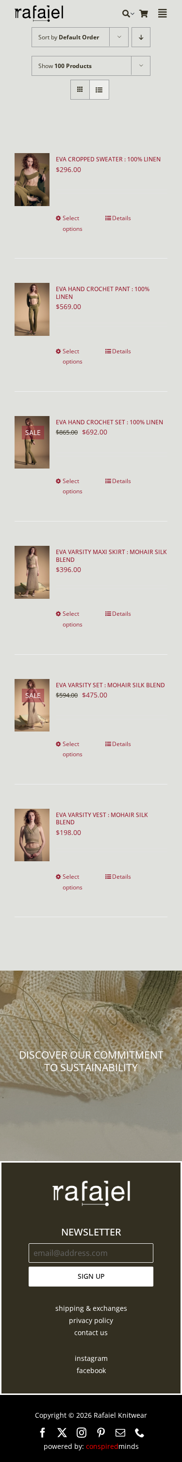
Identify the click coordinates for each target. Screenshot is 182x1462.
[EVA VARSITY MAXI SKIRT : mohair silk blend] (32, 572)
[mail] (120, 1433)
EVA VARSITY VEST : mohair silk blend (102, 819)
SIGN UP (91, 1276)
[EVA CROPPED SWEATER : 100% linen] (32, 179)
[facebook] (43, 1433)
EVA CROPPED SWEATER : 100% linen (108, 159)
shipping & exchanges (91, 1308)
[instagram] (81, 1433)
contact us (91, 1332)
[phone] (140, 1433)
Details (121, 218)
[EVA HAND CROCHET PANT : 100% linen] (32, 309)
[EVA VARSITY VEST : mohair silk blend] (32, 835)
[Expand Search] (132, 13)
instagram (91, 1358)
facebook (91, 1370)
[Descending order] (141, 37)
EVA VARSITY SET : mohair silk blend (110, 685)
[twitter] (62, 1433)
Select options (73, 223)
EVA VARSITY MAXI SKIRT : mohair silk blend (111, 556)
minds (112, 1446)
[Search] (126, 13)
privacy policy (91, 1320)
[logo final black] (39, 8)
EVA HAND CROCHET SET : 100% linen (109, 422)
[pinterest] (101, 1433)
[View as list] (99, 89)
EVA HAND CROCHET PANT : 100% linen (102, 293)
